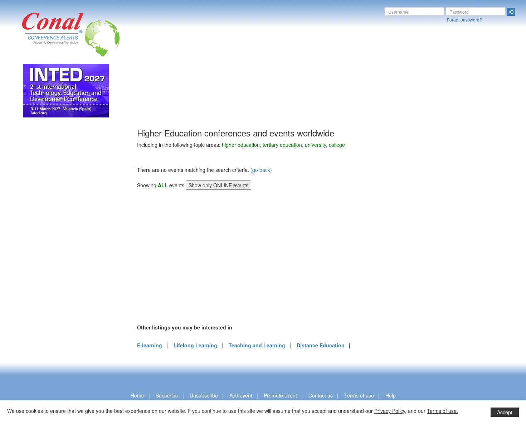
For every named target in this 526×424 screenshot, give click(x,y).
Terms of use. (442, 410)
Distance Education (321, 345)
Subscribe (167, 395)
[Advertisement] (34, 235)
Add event (240, 395)
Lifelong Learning (195, 345)
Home (137, 395)
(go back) (261, 169)
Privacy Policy (389, 410)
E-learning (149, 345)
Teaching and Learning (257, 345)
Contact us (320, 395)
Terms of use (359, 395)
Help (390, 395)
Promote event (280, 395)
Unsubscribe (204, 395)
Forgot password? (464, 19)
